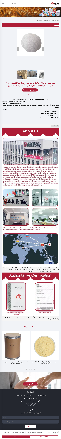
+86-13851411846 (29, 398)
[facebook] (31, 404)
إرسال (31, 426)
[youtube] (27, 404)
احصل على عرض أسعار (30, 90)
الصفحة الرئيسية (55, 20)
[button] (36, 369)
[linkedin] (34, 404)
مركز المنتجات (47, 20)
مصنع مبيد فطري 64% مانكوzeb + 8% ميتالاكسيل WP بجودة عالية (45, 362)
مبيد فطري (39, 20)
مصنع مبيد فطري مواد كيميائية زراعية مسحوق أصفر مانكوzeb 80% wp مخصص (15, 362)
